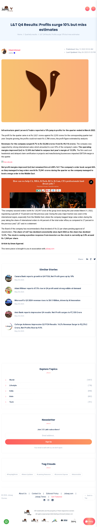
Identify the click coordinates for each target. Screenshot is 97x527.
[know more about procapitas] (54, 520)
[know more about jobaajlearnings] (45, 520)
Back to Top (88, 497)
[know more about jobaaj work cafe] (73, 520)
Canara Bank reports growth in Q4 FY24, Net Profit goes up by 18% (44, 276)
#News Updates (27, 474)
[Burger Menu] (93, 9)
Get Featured (56, 497)
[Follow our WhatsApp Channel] (6, 521)
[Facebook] (90, 259)
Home (20, 34)
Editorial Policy (52, 493)
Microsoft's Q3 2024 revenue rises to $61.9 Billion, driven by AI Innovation (47, 300)
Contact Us (36, 493)
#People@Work (12, 474)
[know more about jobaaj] (24, 520)
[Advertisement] (48, 352)
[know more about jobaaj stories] (35, 520)
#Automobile (76, 474)
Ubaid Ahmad (14, 50)
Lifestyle (13, 385)
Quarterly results (31, 34)
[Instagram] (48, 500)
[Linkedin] (87, 259)
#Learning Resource (44, 474)
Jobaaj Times (40, 497)
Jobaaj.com (68, 493)
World (11, 380)
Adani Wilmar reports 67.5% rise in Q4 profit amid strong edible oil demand (48, 288)
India (11, 391)
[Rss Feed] (52, 500)
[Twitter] (95, 259)
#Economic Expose (61, 474)
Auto (11, 396)
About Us (22, 493)
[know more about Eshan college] (64, 520)
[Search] (87, 9)
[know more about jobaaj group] (27, 512)
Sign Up (49, 442)
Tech (11, 402)
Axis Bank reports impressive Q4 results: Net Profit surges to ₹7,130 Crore (48, 312)
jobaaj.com (49, 249)
